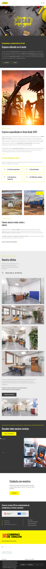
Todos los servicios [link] (9, 433)
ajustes (14, 567)
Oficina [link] (15, 62)
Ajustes (37, 564)
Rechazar (30, 564)
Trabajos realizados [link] (9, 394)
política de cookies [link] (6, 566)
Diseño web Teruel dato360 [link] (7, 553)
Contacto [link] (14, 493)
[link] (45, 7)
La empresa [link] (6, 62)
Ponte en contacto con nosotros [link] (9, 241)
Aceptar (23, 564)
